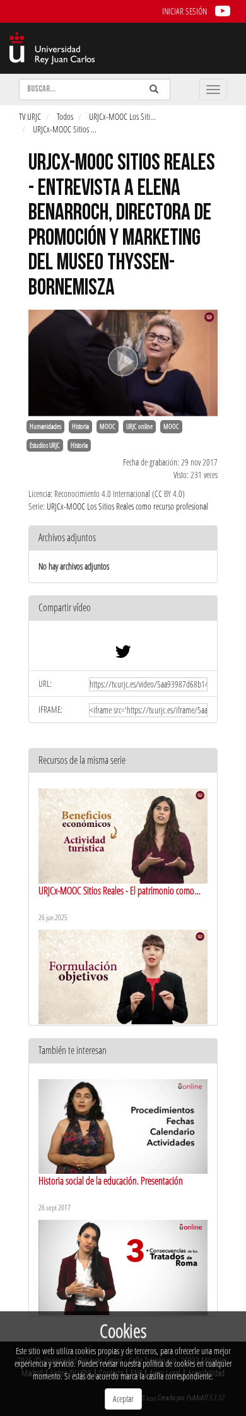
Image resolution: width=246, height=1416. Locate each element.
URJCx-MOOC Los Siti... (122, 116)
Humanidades (45, 426)
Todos (65, 116)
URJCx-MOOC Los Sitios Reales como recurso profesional (127, 506)
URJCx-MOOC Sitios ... (65, 129)
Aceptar (123, 1399)
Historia (80, 426)
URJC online (139, 426)
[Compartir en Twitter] (123, 654)
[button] (123, 608)
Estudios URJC (45, 445)
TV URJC (30, 116)
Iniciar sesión (184, 11)
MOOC (107, 426)
